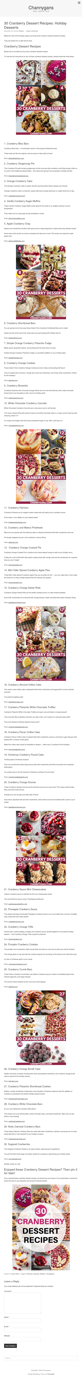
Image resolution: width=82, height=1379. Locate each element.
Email (6, 1326)
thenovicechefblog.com (16, 218)
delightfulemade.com (15, 702)
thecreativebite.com (15, 565)
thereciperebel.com (15, 582)
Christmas (29, 1274)
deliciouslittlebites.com (16, 241)
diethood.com (13, 542)
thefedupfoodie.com (15, 358)
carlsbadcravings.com (16, 921)
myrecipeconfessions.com (17, 964)
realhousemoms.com (15, 398)
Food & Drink (15, 1274)
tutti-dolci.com (13, 1081)
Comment (8, 1291)
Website (7, 1336)
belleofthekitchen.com (16, 158)
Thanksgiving (50, 1274)
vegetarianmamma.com (16, 196)
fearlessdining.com (15, 338)
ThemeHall (50, 1374)
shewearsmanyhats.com (17, 1139)
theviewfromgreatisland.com (18, 176)
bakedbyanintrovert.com (17, 602)
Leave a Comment (32, 31)
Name (6, 1317)
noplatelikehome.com (16, 425)
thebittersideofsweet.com (17, 522)
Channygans (41, 7)
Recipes (42, 1274)
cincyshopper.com (14, 1159)
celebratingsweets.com (16, 1121)
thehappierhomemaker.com (18, 1099)
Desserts (36, 1274)
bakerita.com (13, 380)
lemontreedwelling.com (16, 749)
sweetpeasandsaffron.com (17, 904)
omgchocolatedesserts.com (18, 727)
